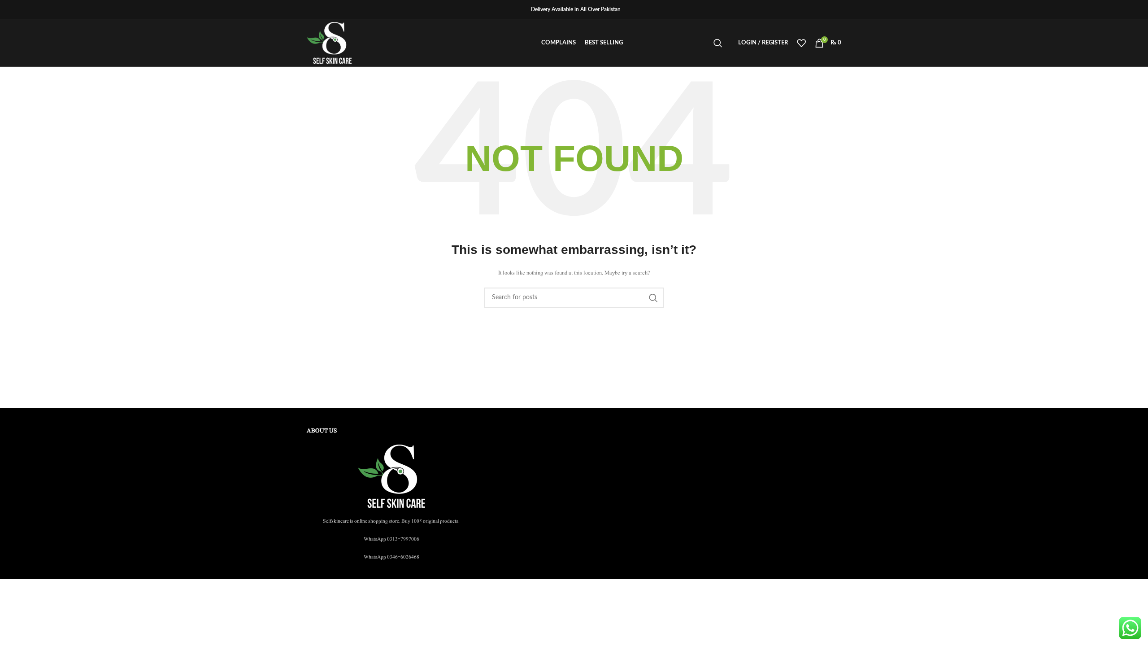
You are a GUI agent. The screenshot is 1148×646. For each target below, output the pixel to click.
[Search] (718, 43)
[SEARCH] (653, 298)
